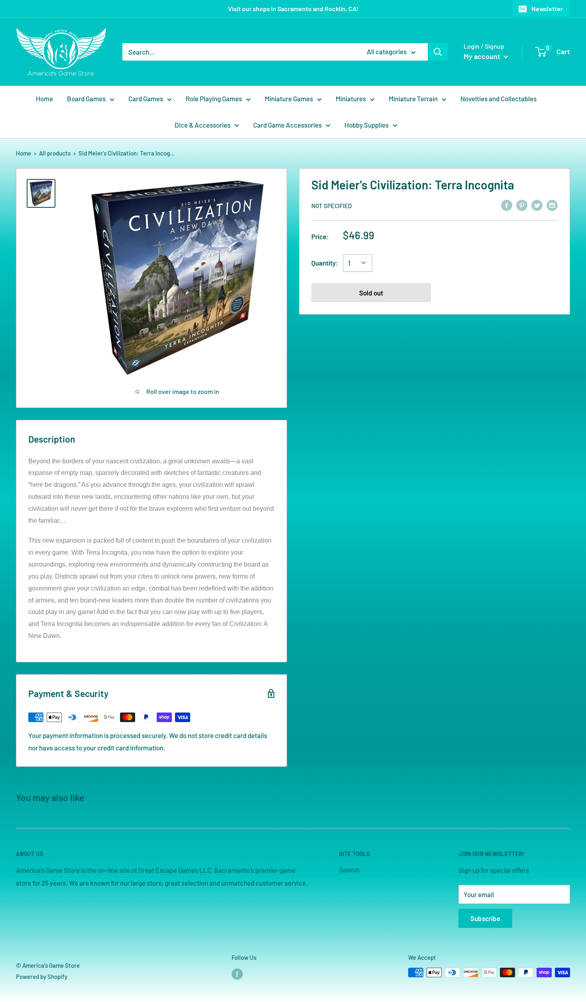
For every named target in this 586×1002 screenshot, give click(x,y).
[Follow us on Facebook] (237, 974)
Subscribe (485, 918)
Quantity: (324, 262)
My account (483, 56)
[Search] (438, 52)
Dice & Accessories (202, 125)
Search (349, 870)
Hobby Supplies (366, 125)
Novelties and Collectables (498, 98)
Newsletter (547, 8)
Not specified (331, 205)
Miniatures (351, 98)
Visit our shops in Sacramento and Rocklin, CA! (293, 8)
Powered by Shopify (41, 976)
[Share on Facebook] (506, 205)
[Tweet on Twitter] (537, 205)
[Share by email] (552, 205)
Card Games (145, 98)
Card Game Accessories (287, 125)
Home (44, 98)
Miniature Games (289, 98)
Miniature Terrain (413, 98)
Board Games (86, 98)
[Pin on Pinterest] (521, 205)
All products (55, 153)
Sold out (371, 292)
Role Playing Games (214, 98)
